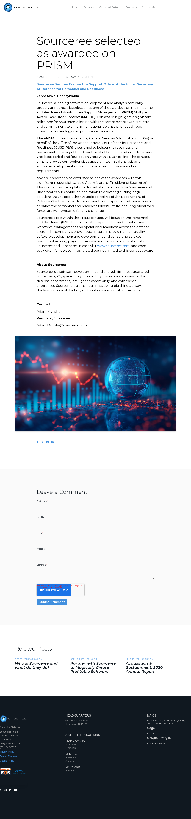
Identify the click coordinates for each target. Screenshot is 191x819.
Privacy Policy (7, 752)
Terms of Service (8, 756)
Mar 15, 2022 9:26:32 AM (140, 659)
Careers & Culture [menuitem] (109, 7)
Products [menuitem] (131, 7)
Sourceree (46, 76)
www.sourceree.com (113, 246)
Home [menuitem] (75, 7)
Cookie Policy (7, 761)
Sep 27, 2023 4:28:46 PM (83, 659)
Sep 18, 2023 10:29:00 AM (29, 659)
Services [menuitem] (89, 7)
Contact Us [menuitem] (148, 7)
